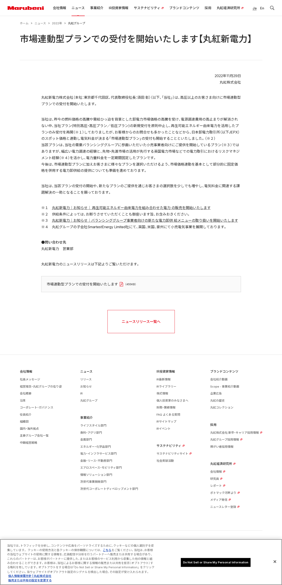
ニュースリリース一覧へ (141, 321)
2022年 (57, 23)
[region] (141, 562)
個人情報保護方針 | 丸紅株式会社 (29, 576)
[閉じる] (275, 562)
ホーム (24, 23)
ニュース (40, 23)
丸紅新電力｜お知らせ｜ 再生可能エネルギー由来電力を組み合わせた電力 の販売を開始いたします (131, 207)
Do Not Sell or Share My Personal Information (216, 562)
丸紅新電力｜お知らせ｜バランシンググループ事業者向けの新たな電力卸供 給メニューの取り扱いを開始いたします (145, 220)
